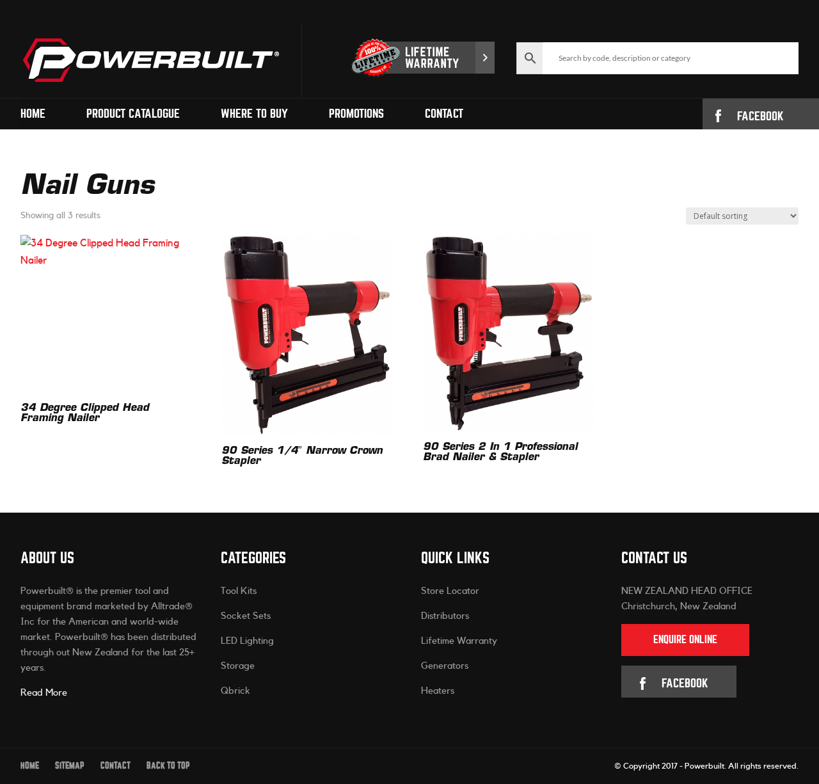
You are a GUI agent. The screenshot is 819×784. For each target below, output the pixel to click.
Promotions (356, 114)
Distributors (445, 616)
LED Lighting (247, 641)
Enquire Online (685, 639)
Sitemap (69, 766)
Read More (43, 693)
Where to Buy (254, 114)
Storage (238, 666)
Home (32, 114)
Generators (444, 666)
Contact (444, 114)
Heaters (437, 691)
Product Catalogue (133, 114)
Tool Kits (239, 591)
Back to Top (168, 766)
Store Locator (450, 591)
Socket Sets (246, 616)
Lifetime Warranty (459, 641)
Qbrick (235, 691)
